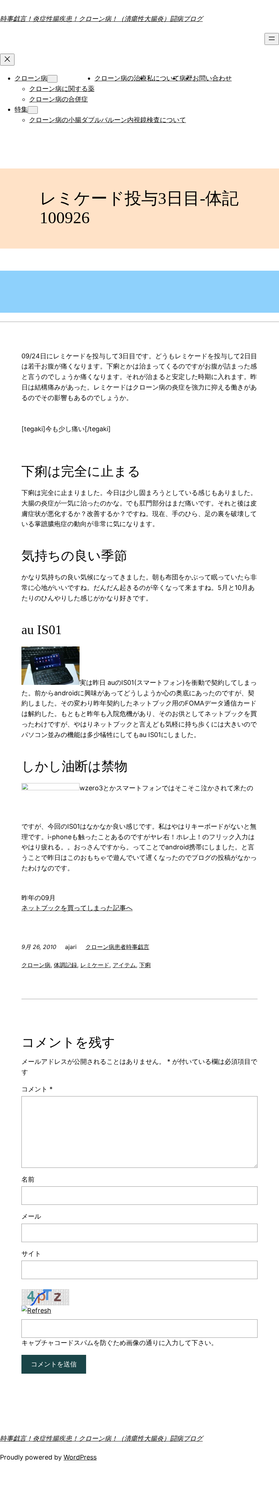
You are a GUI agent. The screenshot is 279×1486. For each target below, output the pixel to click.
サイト (31, 1253)
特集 (21, 109)
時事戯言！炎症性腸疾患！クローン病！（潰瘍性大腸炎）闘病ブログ (101, 18)
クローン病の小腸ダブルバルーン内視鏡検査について (107, 120)
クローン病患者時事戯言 (117, 946)
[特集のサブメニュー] (33, 110)
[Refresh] (36, 1310)
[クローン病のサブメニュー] (52, 79)
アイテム (124, 965)
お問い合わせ (212, 78)
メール (31, 1216)
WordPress (80, 1457)
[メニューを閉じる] (7, 60)
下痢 (145, 965)
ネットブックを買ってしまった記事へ (77, 908)
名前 (28, 1179)
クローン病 (31, 78)
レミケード (94, 965)
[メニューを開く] (271, 39)
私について (163, 78)
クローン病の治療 (120, 78)
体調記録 (65, 965)
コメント (37, 1089)
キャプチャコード (47, 1342)
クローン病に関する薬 (61, 88)
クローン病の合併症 (58, 99)
